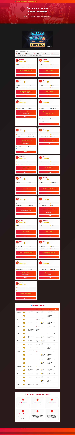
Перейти (25, 75)
